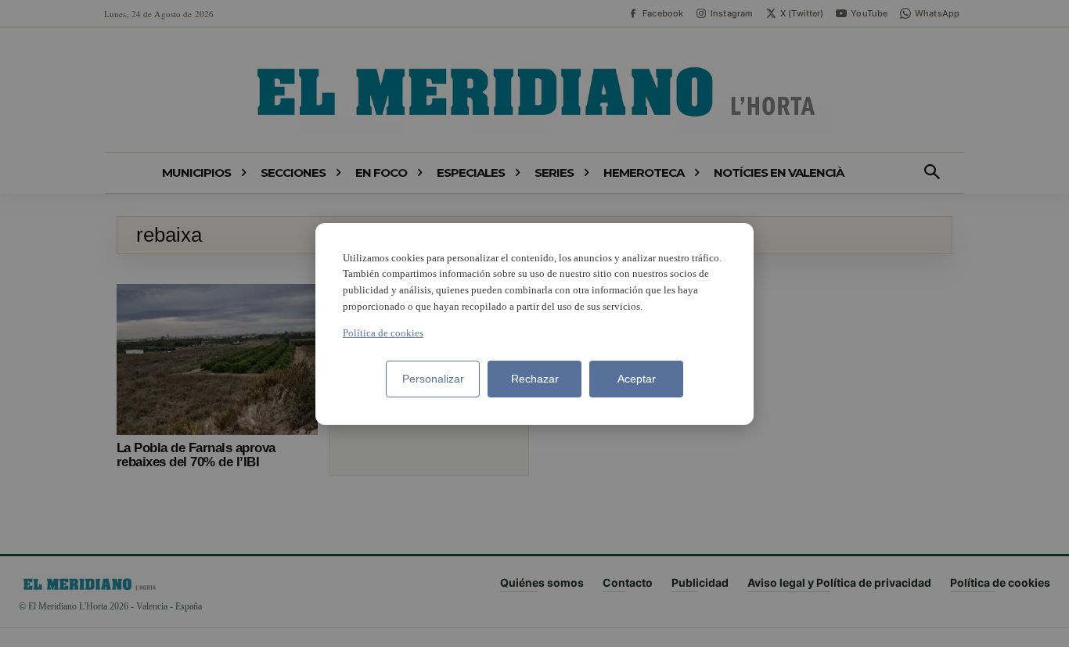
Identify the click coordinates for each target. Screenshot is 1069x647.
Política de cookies (383, 333)
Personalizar (433, 378)
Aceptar (636, 378)
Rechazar (535, 378)
